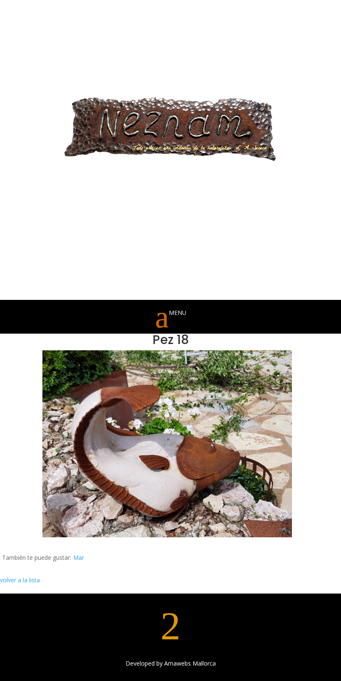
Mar (78, 557)
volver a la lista (20, 580)
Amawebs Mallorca (190, 663)
